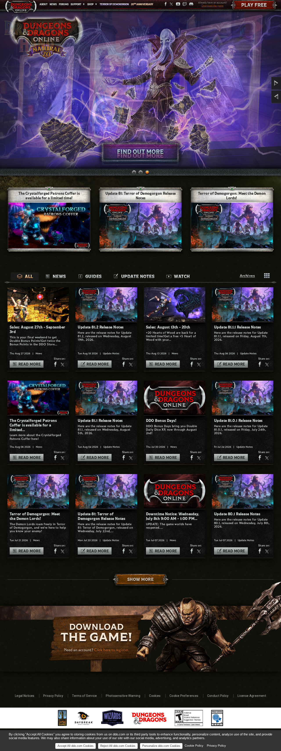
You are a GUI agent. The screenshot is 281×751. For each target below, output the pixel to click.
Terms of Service (84, 695)
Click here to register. (111, 650)
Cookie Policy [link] (194, 745)
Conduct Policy (218, 695)
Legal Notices (24, 695)
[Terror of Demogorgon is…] (264, 83)
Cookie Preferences (183, 695)
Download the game (212, 5)
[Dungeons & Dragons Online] (20, 7)
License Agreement (252, 695)
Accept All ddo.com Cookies (76, 745)
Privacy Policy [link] (216, 745)
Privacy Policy (53, 695)
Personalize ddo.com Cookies (161, 745)
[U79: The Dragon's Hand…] (264, 96)
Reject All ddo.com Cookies (117, 745)
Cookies (154, 695)
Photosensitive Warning (123, 695)
